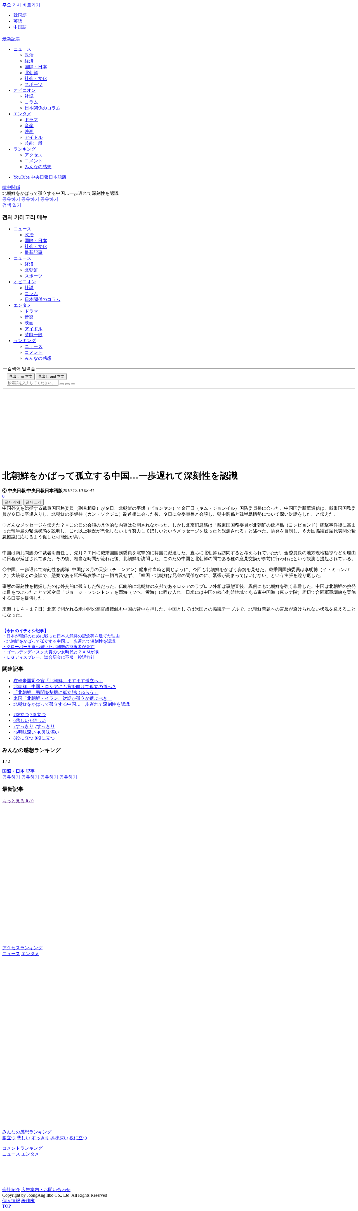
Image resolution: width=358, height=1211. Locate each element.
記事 (18, 771)
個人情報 (11, 1200)
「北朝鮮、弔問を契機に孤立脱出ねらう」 (55, 692)
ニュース (22, 49)
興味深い (59, 1137)
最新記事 (11, 38)
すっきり (40, 1137)
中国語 (20, 27)
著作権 (28, 1200)
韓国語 (20, 15)
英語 (17, 21)
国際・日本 (36, 66)
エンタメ (22, 113)
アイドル (34, 137)
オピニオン (24, 90)
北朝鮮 (31, 72)
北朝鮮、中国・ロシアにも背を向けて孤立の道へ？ (64, 686)
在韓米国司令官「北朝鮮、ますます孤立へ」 (58, 680)
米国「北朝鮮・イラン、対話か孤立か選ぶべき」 (62, 698)
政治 (29, 55)
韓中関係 (11, 187)
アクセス (34, 155)
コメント (34, 160)
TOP (6, 1206)
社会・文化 (36, 78)
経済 (29, 61)
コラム (31, 102)
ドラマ (31, 119)
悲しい (23, 1137)
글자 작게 (12, 502)
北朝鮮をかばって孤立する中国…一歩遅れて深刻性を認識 (71, 704)
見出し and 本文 (51, 376)
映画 (29, 131)
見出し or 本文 (20, 376)
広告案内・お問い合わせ (45, 1189)
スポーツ (34, 84)
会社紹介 (11, 1189)
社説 (29, 96)
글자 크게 (33, 502)
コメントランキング (22, 1148)
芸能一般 (34, 143)
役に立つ (78, 1137)
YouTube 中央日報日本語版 (40, 177)
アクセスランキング (22, 947)
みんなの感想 (38, 166)
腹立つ (9, 1137)
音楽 (29, 125)
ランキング (24, 149)
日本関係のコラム (42, 108)
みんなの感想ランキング (26, 1132)
